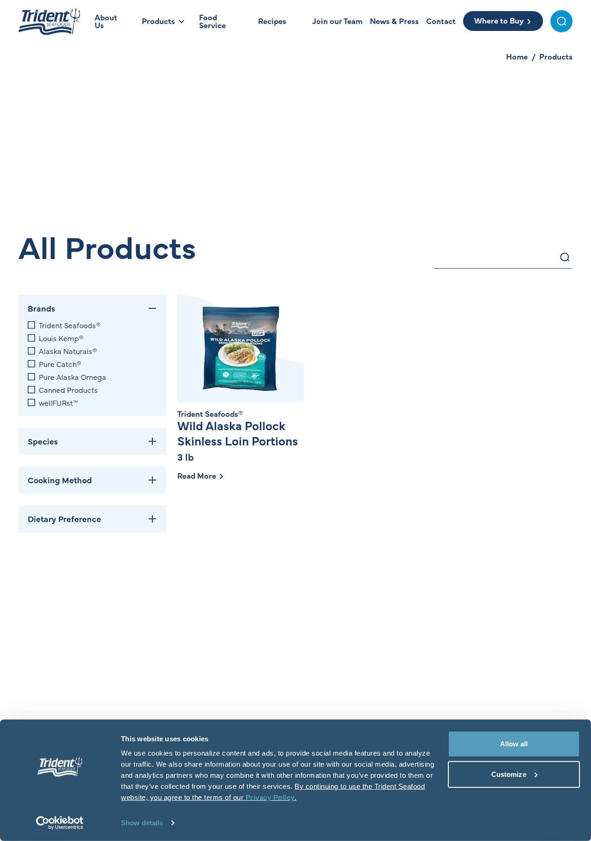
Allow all (514, 744)
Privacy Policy (270, 797)
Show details (142, 823)
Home (517, 56)
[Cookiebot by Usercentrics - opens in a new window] (59, 823)
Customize (508, 774)
